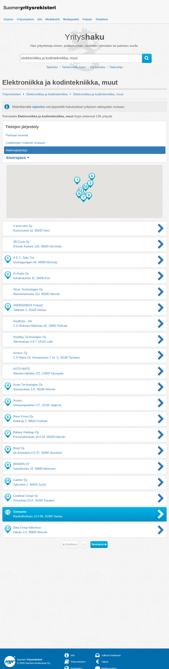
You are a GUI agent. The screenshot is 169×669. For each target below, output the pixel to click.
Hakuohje (116, 67)
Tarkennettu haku (74, 67)
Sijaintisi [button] (52, 67)
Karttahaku (97, 67)
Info (39, 19)
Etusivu (8, 19)
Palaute (87, 19)
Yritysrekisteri (11, 94)
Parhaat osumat (17, 135)
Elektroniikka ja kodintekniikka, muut (98, 94)
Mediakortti (53, 19)
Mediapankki (71, 19)
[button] (77, 180)
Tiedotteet (102, 19)
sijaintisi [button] (38, 106)
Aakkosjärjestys (16, 150)
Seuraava (98, 544)
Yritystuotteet (25, 19)
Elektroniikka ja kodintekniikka (47, 94)
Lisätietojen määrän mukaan (25, 142)
